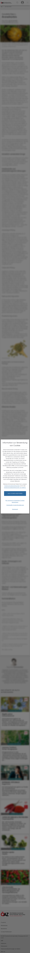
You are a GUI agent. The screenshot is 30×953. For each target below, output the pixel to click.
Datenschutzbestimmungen (12, 486)
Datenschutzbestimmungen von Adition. (15, 487)
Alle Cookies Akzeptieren (15, 493)
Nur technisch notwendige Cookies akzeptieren (15, 501)
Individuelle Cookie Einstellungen (15, 505)
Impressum (15, 509)
